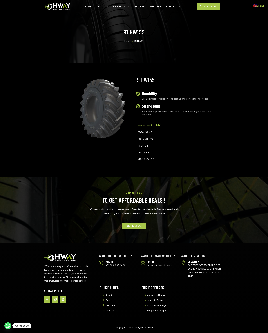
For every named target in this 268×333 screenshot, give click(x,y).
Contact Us (173, 6)
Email (151, 262)
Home (88, 6)
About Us (102, 6)
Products (119, 6)
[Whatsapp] (7, 325)
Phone (109, 262)
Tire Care (155, 6)
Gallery (139, 6)
